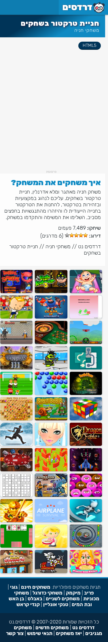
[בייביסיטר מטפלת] (86, 292)
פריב (89, 593)
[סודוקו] (16, 495)
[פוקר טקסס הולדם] (16, 470)
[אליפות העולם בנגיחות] (16, 317)
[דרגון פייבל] (86, 444)
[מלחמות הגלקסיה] (86, 470)
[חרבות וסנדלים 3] (16, 368)
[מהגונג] (16, 419)
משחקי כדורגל (47, 593)
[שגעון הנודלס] (51, 546)
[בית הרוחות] (86, 393)
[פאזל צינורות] (86, 368)
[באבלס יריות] (51, 393)
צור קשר (15, 633)
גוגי (14, 587)
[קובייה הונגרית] (86, 419)
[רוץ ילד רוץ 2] (86, 521)
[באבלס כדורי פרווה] (86, 495)
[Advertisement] (54, 115)
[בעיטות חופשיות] (16, 393)
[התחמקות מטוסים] (51, 521)
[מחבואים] (51, 470)
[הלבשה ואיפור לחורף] (51, 444)
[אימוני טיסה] (86, 343)
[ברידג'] (16, 546)
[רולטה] (51, 343)
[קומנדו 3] (51, 495)
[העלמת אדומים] (86, 317)
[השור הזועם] (16, 343)
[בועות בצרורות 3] (16, 292)
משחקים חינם (35, 587)
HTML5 (89, 45)
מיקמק (73, 593)
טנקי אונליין (55, 604)
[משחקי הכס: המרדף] (16, 444)
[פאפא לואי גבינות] (16, 572)
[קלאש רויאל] (51, 317)
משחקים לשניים (63, 598)
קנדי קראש (28, 604)
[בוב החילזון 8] (51, 419)
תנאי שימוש (39, 633)
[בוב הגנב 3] (51, 292)
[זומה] (86, 546)
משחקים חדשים (52, 627)
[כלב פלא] (51, 572)
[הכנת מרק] (86, 572)
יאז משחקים (69, 633)
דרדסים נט (89, 246)
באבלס (35, 598)
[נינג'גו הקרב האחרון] (16, 521)
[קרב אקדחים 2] (51, 368)
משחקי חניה (86, 30)
